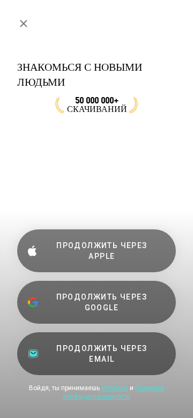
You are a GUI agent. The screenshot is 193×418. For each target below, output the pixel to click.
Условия (114, 388)
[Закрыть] (23, 23)
